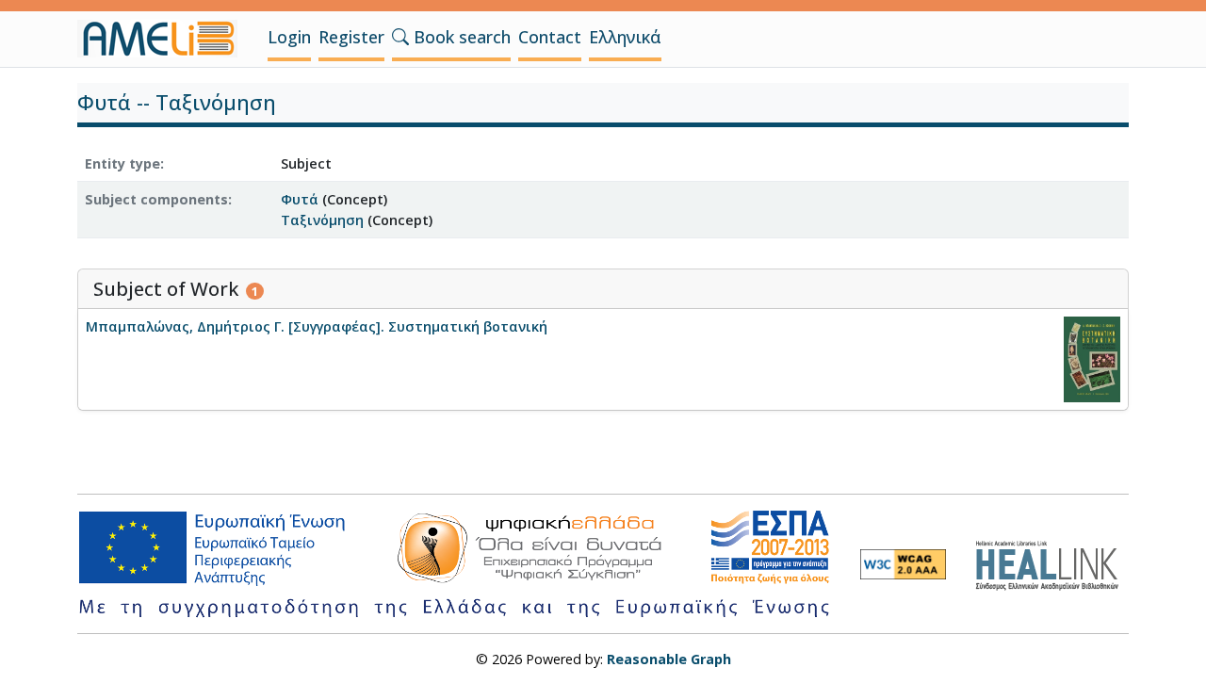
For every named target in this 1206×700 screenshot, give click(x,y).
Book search (460, 36)
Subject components (156, 199)
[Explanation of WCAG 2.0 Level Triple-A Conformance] (903, 564)
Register (351, 36)
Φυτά (299, 199)
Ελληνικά (625, 36)
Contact (549, 36)
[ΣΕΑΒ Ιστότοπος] (1052, 563)
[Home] (165, 38)
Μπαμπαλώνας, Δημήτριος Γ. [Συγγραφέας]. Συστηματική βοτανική (316, 326)
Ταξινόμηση (322, 220)
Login (289, 36)
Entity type (122, 163)
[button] (400, 36)
